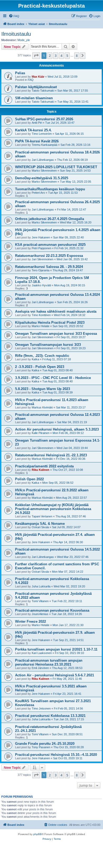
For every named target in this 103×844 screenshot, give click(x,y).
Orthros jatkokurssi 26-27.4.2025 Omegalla (49, 219)
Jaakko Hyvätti (41, 285)
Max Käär (38, 76)
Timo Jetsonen (41, 708)
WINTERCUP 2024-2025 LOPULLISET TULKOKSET (56, 167)
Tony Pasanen (41, 747)
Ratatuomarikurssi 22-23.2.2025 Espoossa (49, 256)
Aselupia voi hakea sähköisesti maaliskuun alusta (55, 311)
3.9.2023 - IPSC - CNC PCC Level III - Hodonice (53, 378)
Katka (35, 359)
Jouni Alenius (40, 614)
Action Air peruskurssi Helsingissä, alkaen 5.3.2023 (57, 429)
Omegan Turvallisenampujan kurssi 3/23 (48, 345)
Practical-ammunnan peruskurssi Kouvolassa (52, 610)
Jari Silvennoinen (42, 259)
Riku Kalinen (40, 469)
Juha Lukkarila (41, 586)
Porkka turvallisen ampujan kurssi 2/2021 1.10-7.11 (56, 649)
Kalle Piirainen (40, 433)
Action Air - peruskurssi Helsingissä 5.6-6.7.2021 (54, 675)
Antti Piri (37, 122)
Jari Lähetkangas (43, 159)
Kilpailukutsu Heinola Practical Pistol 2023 (50, 322)
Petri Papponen (41, 248)
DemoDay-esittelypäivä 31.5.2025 (41, 178)
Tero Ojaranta (40, 270)
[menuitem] (14, 16)
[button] (36, 55)
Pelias (20, 73)
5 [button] (67, 55)
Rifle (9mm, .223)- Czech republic (42, 356)
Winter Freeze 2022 (30, 621)
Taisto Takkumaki (43, 90)
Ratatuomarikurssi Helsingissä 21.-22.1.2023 (51, 455)
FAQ (31, 79)
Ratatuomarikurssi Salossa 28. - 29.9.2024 (49, 267)
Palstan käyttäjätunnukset (36, 87)
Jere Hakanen (41, 237)
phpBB (37, 834)
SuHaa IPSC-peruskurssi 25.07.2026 (44, 119)
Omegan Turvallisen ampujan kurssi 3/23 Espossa (56, 334)
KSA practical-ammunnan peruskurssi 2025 (50, 245)
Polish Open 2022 (29, 479)
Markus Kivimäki (42, 407)
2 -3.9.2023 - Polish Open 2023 (39, 367)
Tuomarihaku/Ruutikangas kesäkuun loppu (50, 189)
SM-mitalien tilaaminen (34, 98)
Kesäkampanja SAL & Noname (40, 524)
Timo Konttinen (41, 315)
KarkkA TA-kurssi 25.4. (33, 130)
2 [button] (50, 55)
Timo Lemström (42, 133)
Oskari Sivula (40, 527)
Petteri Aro (38, 192)
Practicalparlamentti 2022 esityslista (44, 466)
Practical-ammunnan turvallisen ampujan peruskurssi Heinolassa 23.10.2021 (48, 662)
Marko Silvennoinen (44, 170)
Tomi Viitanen (40, 601)
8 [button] (77, 55)
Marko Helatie (40, 326)
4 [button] (61, 55)
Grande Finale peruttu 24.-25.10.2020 (44, 744)
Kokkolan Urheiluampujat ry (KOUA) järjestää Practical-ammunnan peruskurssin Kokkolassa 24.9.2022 (53, 509)
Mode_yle (23, 40)
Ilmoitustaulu (16, 34)
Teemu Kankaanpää (44, 144)
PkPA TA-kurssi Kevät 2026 (37, 141)
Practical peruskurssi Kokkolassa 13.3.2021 (50, 716)
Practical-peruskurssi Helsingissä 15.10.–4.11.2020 (56, 755)
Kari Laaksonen (42, 653)
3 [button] (56, 55)
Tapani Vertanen (42, 516)
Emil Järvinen (40, 668)
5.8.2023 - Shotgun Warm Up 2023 (42, 389)
